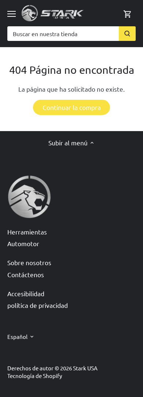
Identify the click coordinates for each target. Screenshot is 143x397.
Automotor (23, 243)
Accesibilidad (25, 293)
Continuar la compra (72, 107)
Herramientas (27, 232)
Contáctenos (25, 274)
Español (17, 336)
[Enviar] (127, 33)
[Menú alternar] (11, 14)
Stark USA (85, 367)
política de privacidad (37, 305)
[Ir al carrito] (127, 13)
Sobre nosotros (29, 262)
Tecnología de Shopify (34, 375)
